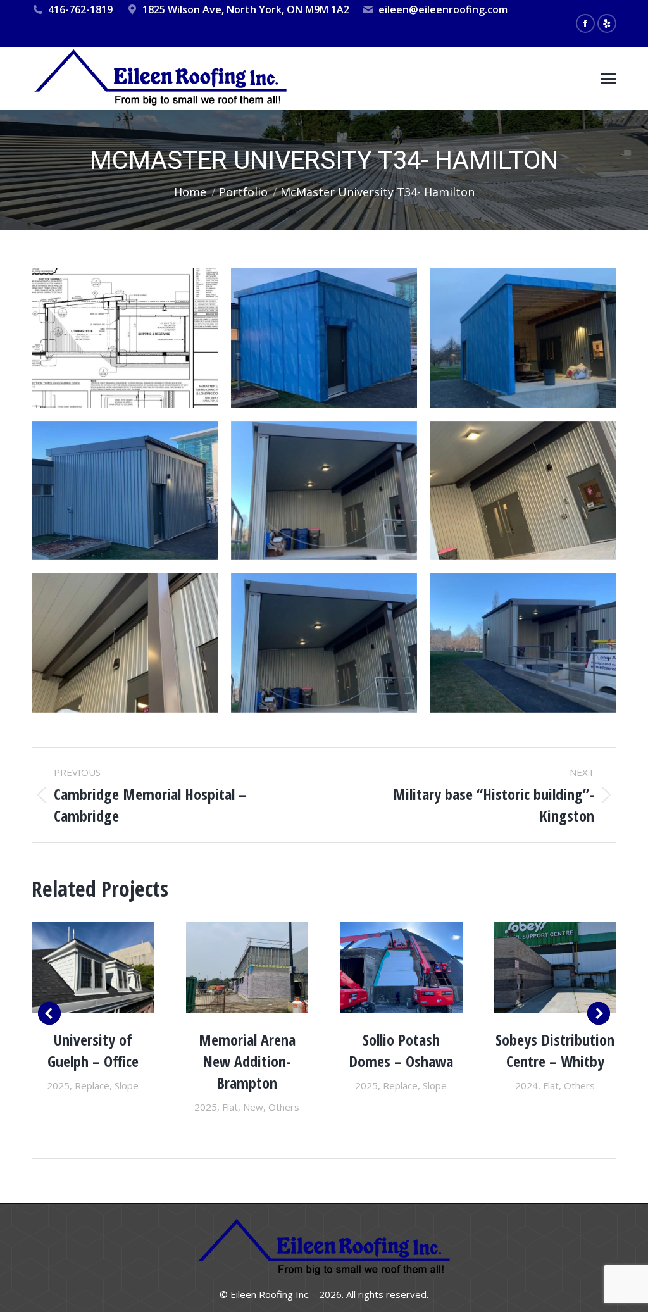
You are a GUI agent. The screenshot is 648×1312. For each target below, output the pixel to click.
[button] (49, 1013)
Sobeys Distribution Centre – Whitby (554, 1050)
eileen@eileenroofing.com (443, 9)
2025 (58, 1085)
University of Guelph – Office (93, 1050)
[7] (125, 491)
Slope (127, 1085)
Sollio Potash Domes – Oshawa (401, 1050)
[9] (125, 338)
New (253, 1107)
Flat (230, 1107)
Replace (92, 1085)
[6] (523, 338)
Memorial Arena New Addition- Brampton (247, 1061)
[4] (324, 643)
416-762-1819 (80, 9)
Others (283, 1107)
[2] (523, 491)
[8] (324, 338)
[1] (324, 491)
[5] (523, 643)
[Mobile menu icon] (608, 79)
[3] (125, 643)
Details (93, 967)
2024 (526, 1085)
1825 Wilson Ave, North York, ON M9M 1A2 (245, 9)
